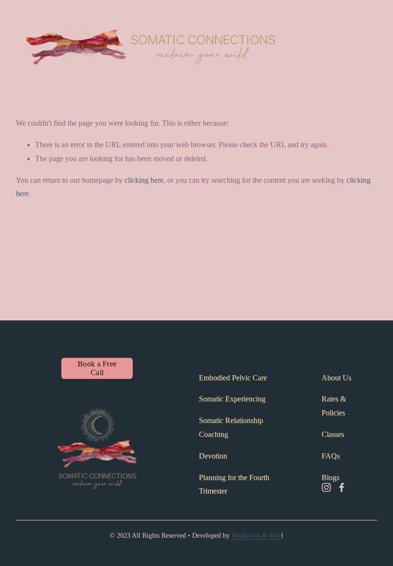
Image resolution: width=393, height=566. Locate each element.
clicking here (144, 180)
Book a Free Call (97, 368)
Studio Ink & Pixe (256, 535)
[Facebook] (342, 487)
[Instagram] (326, 487)
